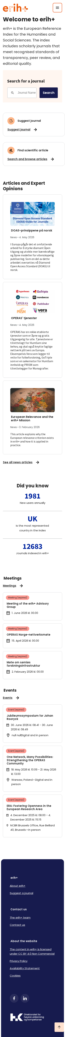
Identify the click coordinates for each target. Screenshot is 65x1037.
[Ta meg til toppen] (59, 1027)
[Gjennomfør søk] (12, 93)
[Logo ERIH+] (15, 8)
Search (49, 92)
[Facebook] (14, 998)
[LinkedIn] (25, 998)
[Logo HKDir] (32, 1017)
